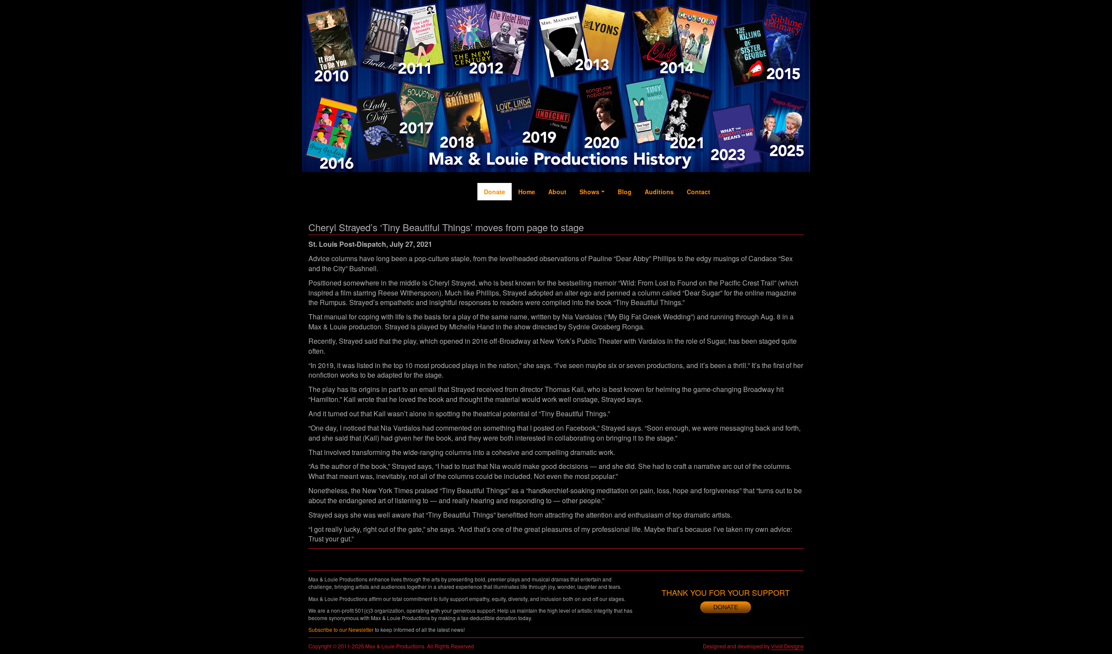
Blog (625, 191)
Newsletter (795, 226)
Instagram (778, 226)
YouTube (760, 217)
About (557, 191)
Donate (494, 191)
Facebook (725, 222)
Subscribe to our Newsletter (341, 629)
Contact (698, 191)
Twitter (743, 213)
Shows (589, 191)
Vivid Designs (787, 646)
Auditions (659, 191)
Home (526, 191)
